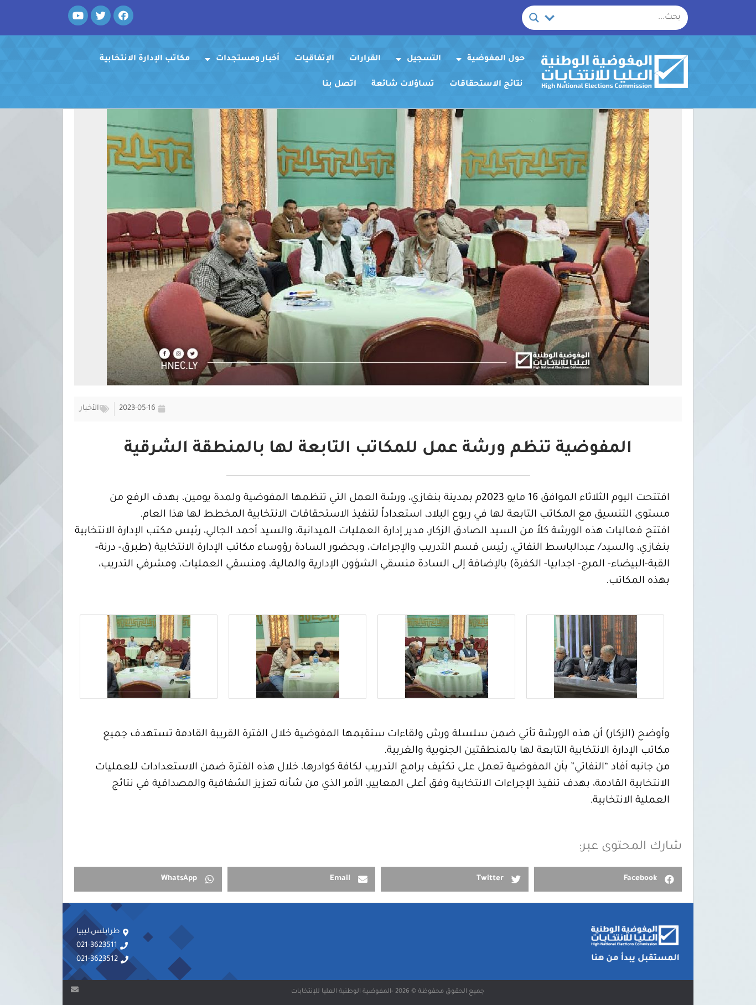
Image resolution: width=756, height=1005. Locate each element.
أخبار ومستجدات (247, 59)
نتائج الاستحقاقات (486, 84)
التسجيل (424, 59)
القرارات (365, 59)
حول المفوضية (496, 59)
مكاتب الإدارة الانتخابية (145, 59)
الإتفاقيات (314, 59)
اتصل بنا (339, 84)
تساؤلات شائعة (402, 84)
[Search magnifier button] (534, 17)
